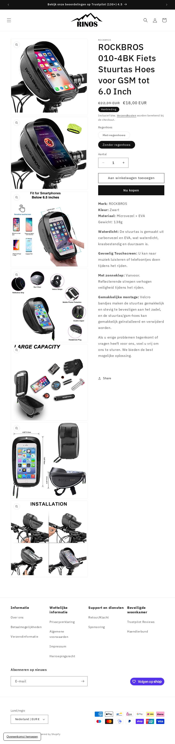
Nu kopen (131, 190)
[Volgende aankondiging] (166, 4)
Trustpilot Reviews (141, 622)
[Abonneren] (82, 681)
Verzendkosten (126, 115)
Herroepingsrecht (62, 656)
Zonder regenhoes (117, 145)
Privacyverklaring (62, 622)
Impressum (58, 646)
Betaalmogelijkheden (26, 627)
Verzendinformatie (24, 636)
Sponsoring (96, 627)
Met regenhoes (116, 136)
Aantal (102, 154)
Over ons (17, 617)
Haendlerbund (137, 631)
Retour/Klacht (98, 617)
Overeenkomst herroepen (22, 736)
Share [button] (107, 378)
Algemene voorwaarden (59, 634)
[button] (9, 20)
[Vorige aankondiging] (8, 4)
